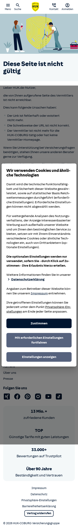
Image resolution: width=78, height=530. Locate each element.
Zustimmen (39, 323)
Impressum (39, 293)
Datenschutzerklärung (27, 279)
